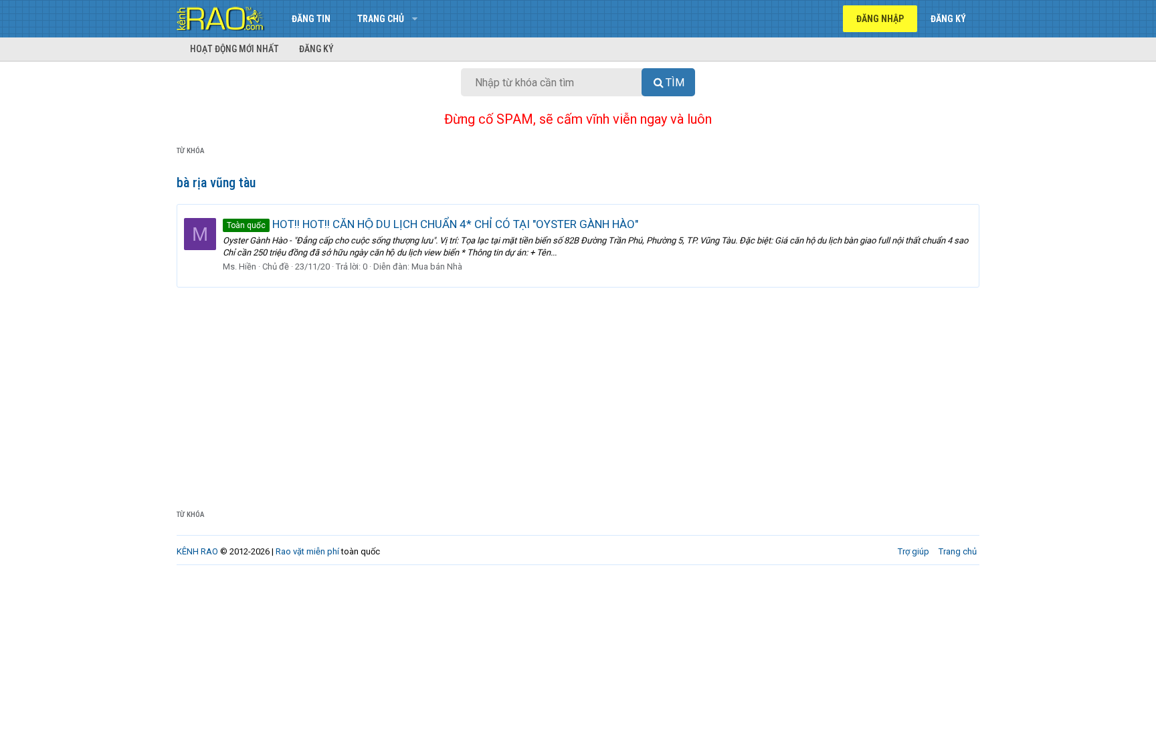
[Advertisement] (578, 388)
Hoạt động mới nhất (234, 48)
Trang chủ (380, 18)
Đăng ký (316, 48)
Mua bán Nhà (436, 266)
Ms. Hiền (239, 266)
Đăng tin (311, 18)
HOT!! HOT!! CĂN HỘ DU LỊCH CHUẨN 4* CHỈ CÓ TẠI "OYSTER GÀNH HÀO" (432, 224)
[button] (414, 18)
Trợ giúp (913, 551)
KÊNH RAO (197, 551)
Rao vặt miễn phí (307, 551)
